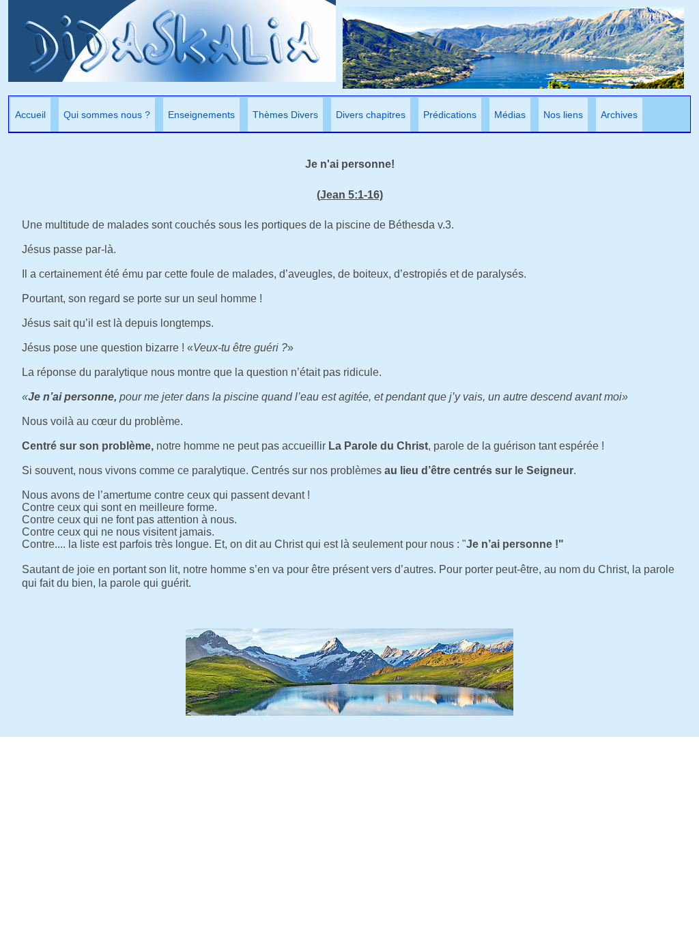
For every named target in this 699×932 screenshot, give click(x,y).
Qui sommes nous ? (106, 114)
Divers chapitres (370, 114)
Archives (619, 114)
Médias (510, 114)
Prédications (449, 114)
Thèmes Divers (285, 114)
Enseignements (201, 114)
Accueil (30, 114)
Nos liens (563, 114)
